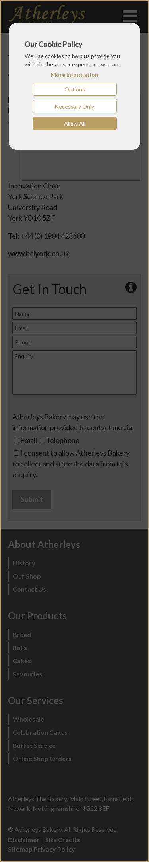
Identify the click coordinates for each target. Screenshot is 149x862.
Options (74, 89)
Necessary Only (74, 106)
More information (74, 74)
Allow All (74, 123)
